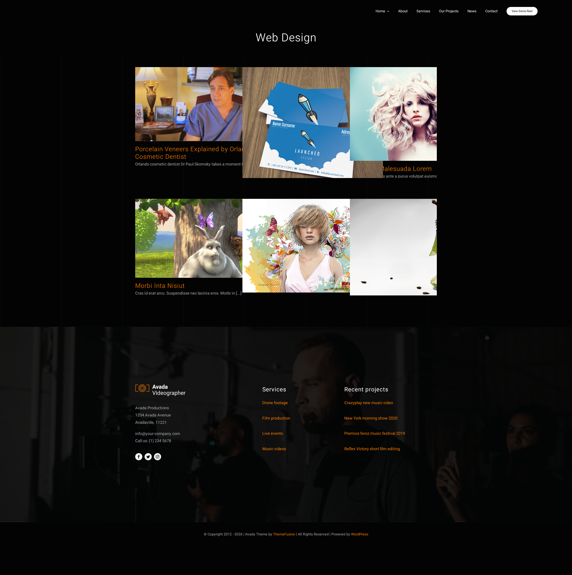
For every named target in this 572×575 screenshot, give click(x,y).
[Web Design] (205, 104)
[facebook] (138, 456)
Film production (276, 418)
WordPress (359, 534)
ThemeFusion (284, 534)
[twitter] (148, 456)
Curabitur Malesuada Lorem (391, 169)
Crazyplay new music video (368, 403)
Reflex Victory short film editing (372, 449)
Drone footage (275, 403)
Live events (272, 434)
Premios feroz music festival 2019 (374, 434)
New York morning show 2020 (370, 418)
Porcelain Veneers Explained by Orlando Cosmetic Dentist (194, 153)
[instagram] (157, 456)
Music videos (274, 449)
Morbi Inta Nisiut (160, 286)
